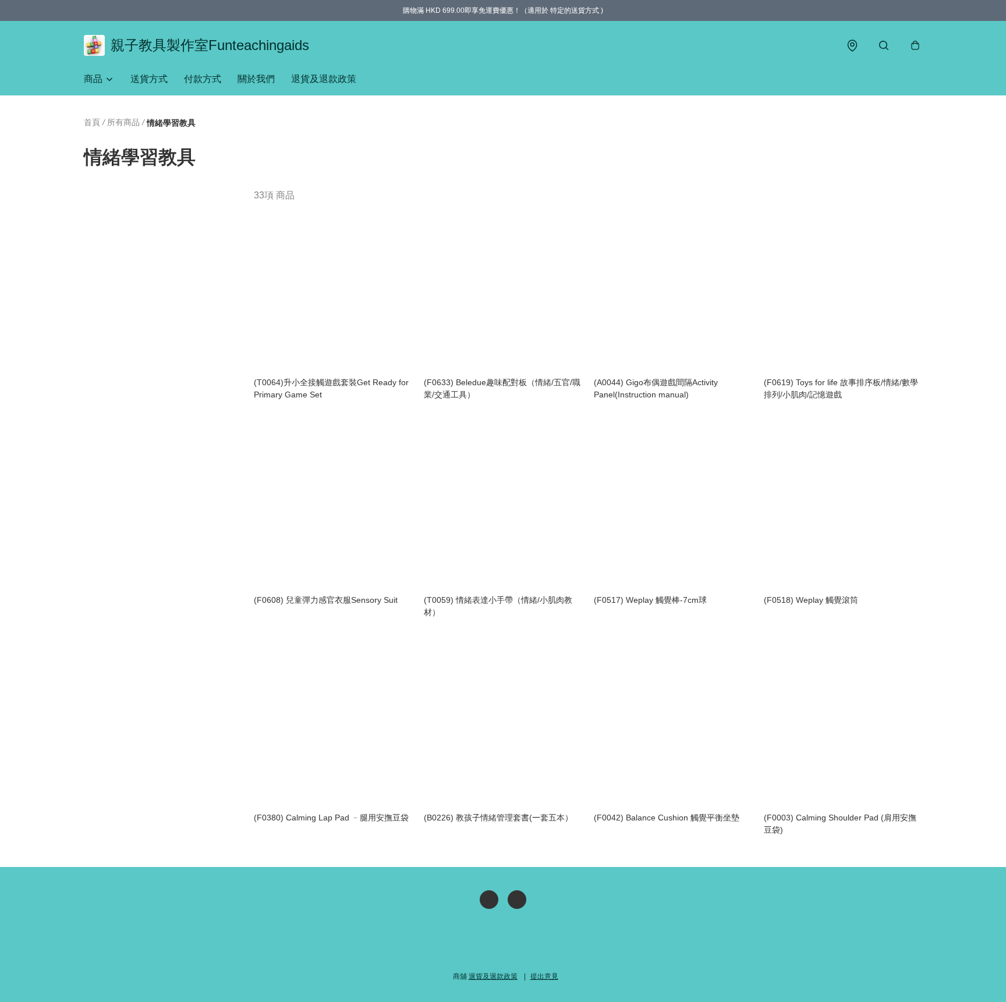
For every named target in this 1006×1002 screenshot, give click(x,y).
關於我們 (256, 79)
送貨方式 (149, 79)
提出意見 (544, 976)
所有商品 (123, 122)
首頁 (92, 122)
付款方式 (202, 79)
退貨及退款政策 (323, 79)
